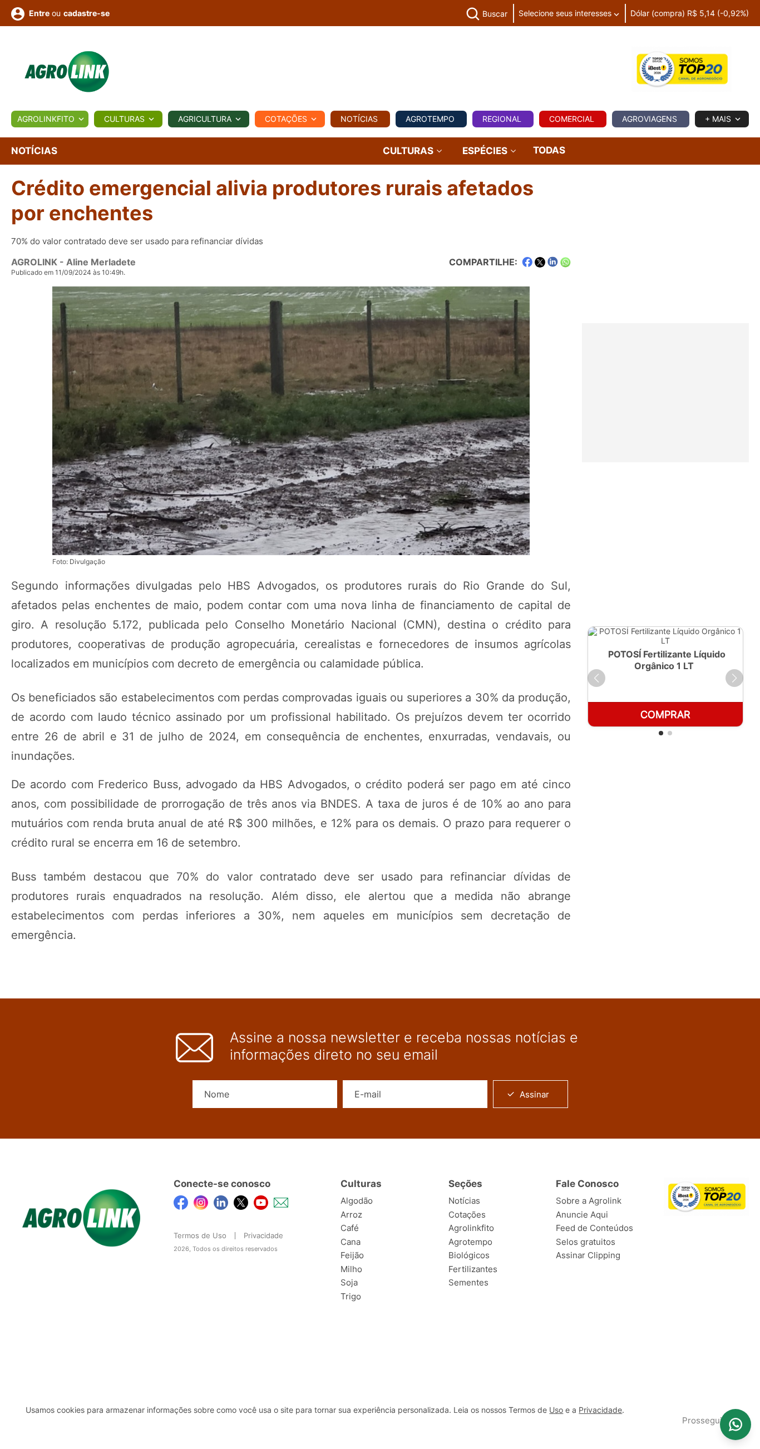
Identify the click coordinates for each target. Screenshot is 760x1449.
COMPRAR (665, 714)
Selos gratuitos (585, 1242)
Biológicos (469, 1255)
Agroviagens (649, 118)
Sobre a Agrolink (588, 1200)
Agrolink (34, 262)
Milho (351, 1269)
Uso (556, 1410)
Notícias (359, 118)
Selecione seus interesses (566, 13)
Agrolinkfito (46, 118)
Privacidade (263, 1235)
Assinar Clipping (588, 1255)
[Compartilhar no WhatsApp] (565, 262)
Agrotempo (430, 118)
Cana (350, 1242)
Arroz (351, 1214)
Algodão (356, 1200)
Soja (349, 1282)
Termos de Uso (200, 1235)
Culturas (124, 118)
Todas (549, 150)
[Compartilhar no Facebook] (527, 262)
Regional (501, 118)
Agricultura (204, 118)
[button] (596, 678)
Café (349, 1228)
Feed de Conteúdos (594, 1228)
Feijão (352, 1255)
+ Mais (718, 118)
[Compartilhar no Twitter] (540, 262)
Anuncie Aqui (582, 1214)
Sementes (468, 1282)
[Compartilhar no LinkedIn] (552, 262)
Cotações (286, 118)
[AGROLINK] (67, 72)
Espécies (486, 151)
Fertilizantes (472, 1269)
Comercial (571, 118)
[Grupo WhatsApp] (735, 1424)
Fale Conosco (587, 1183)
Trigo (350, 1296)
